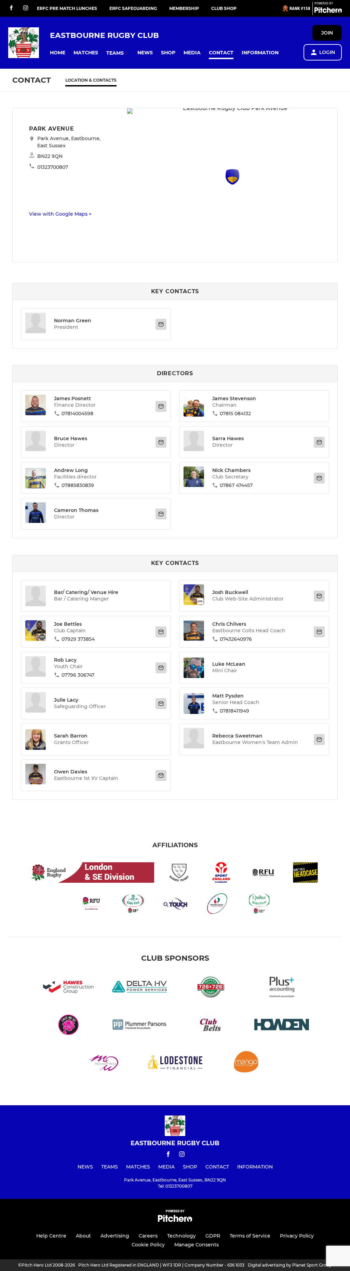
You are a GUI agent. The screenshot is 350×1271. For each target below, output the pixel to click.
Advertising (114, 1236)
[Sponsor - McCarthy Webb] (104, 1064)
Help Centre (51, 1236)
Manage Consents (196, 1245)
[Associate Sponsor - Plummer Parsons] (139, 1026)
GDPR (212, 1236)
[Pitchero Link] (328, 11)
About (83, 1236)
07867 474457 (236, 485)
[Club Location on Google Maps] (232, 182)
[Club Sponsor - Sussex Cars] (210, 988)
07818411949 (234, 711)
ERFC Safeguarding (133, 8)
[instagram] (26, 8)
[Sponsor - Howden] (281, 1026)
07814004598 (77, 413)
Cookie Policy (148, 1245)
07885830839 (78, 485)
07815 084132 (235, 413)
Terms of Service (250, 1236)
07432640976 (236, 639)
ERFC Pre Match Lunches (67, 8)
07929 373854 (78, 639)
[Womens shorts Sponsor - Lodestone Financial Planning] (175, 1064)
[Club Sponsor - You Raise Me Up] (68, 1026)
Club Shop (224, 8)
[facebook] (11, 8)
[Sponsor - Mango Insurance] (246, 1064)
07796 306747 (78, 675)
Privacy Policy (297, 1236)
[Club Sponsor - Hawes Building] (68, 988)
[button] (57, 52)
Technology (181, 1236)
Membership (184, 8)
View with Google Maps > (60, 214)
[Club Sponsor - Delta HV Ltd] (139, 988)
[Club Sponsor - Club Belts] (210, 1026)
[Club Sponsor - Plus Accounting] (281, 988)
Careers (148, 1236)
